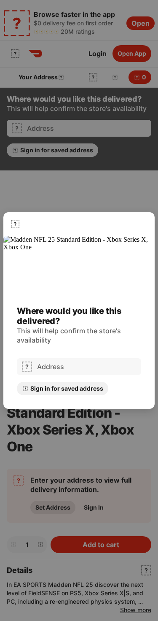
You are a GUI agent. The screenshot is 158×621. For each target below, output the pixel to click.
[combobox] (86, 366)
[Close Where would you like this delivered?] (15, 224)
